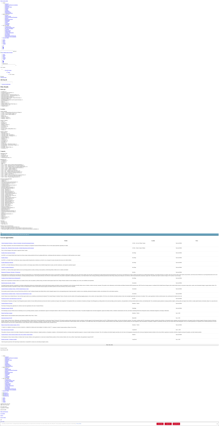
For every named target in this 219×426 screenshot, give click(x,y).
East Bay (3, 122)
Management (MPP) (5, 98)
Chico (3, 121)
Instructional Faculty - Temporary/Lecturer (10, 94)
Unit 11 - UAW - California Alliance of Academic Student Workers (14, 166)
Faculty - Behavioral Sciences (7, 191)
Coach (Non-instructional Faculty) (8, 182)
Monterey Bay (4, 116)
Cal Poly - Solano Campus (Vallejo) (8, 114)
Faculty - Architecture (6, 190)
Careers (4, 42)
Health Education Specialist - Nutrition (8, 282)
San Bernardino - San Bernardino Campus (9, 145)
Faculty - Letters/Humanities (7, 201)
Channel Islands (4, 136)
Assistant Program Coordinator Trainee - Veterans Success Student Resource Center (16, 293)
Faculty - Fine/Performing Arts (7, 198)
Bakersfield (4, 132)
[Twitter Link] (5, 392)
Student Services (5, 216)
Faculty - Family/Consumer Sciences (8, 197)
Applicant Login (3, 77)
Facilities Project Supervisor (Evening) (8, 252)
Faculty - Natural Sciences (7, 203)
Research (3, 214)
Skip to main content (4, 0)
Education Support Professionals (7, 187)
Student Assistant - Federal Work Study (9, 103)
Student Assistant (5, 102)
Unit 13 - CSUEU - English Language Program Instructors (12, 167)
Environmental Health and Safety (7, 188)
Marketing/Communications (7, 213)
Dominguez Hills (5, 137)
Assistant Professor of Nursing (6, 303)
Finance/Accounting (5, 206)
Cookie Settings (160, 423)
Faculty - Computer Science (7, 194)
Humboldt (3, 123)
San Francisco (4, 126)
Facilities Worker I (4, 257)
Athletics (3, 180)
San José (3, 127)
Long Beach (4, 139)
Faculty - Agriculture (5, 189)
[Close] (217, 424)
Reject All (168, 423)
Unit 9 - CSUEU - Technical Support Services (10, 176)
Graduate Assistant (5, 93)
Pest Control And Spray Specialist (7, 329)
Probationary (4, 155)
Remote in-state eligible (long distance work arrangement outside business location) (16, 227)
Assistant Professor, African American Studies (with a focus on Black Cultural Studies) (17, 334)
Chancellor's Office (5, 133)
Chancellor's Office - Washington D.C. (8, 135)
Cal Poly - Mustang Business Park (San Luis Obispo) (11, 112)
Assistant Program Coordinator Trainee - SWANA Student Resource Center (15, 288)
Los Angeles (4, 140)
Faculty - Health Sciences (6, 199)
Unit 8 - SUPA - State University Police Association (11, 175)
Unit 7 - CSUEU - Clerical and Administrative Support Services (13, 174)
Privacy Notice (3, 417)
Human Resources (5, 209)
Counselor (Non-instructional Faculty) (8, 185)
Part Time (4, 222)
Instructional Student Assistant (7, 96)
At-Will (3, 154)
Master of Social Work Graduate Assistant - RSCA (10, 324)
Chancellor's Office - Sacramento (7, 134)
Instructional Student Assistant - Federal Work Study (11, 97)
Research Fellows (5, 100)
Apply (4, 39)
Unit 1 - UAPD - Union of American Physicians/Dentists (12, 164)
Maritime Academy (5, 124)
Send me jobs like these (6, 84)
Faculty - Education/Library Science (8, 195)
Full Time (4, 221)
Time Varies (4, 223)
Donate (4, 40)
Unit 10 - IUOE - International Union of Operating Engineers (12, 165)
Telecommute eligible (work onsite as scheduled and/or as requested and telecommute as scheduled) (19, 228)
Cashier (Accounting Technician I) (7, 267)
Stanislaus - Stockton (5, 117)
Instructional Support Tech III (6, 317)
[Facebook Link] (6, 393)
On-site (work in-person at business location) (10, 226)
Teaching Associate (5, 104)
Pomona (3, 142)
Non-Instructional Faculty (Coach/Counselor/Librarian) (12, 99)
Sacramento (4, 125)
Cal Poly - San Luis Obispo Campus (8, 113)
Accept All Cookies (176, 423)
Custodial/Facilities (5, 186)
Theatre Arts (4, 217)
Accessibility (2, 413)
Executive (3, 162)
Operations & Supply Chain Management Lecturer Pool (11, 298)
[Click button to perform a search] (15, 65)
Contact (4, 43)
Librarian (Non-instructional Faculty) (8, 211)
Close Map (2, 421)
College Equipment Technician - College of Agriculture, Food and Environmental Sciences (17, 243)
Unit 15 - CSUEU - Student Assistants (9, 168)
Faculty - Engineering (6, 196)
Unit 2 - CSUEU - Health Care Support (9, 169)
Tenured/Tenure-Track (6, 157)
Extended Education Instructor (7, 92)
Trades (3, 218)
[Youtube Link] (5, 394)
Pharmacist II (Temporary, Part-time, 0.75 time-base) (10, 272)
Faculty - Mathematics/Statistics (7, 202)
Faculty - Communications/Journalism (8, 193)
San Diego (4, 146)
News (4, 41)
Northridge (4, 141)
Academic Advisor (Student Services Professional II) (10, 278)
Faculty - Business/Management (8, 192)
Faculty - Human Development (7, 200)
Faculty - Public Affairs (6, 204)
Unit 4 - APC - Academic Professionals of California (11, 171)
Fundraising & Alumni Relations (7, 207)
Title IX (1, 415)
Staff (3, 101)
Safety (3, 215)
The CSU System (8, 70)
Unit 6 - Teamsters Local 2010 (7, 173)
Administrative (4, 179)
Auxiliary (3, 91)
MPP (3, 163)
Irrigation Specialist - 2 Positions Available (9, 339)
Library (3, 212)
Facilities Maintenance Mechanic (7, 262)
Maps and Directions (4, 411)
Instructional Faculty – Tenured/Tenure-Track (10, 95)
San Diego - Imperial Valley (7, 147)
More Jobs (109, 344)
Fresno (3, 115)
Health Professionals (5, 208)
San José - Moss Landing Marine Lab (8, 128)
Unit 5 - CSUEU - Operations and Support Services (11, 172)
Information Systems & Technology (8, 210)
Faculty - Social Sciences (6, 205)
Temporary (4, 156)
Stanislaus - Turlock (5, 118)
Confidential (4, 160)
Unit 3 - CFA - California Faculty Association (10, 170)
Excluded (3, 161)
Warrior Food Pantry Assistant (6, 313)
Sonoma (3, 129)
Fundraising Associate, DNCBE (7, 308)
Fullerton (3, 138)
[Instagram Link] (6, 395)
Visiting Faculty (4, 105)
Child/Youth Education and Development (9, 181)
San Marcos (4, 148)
